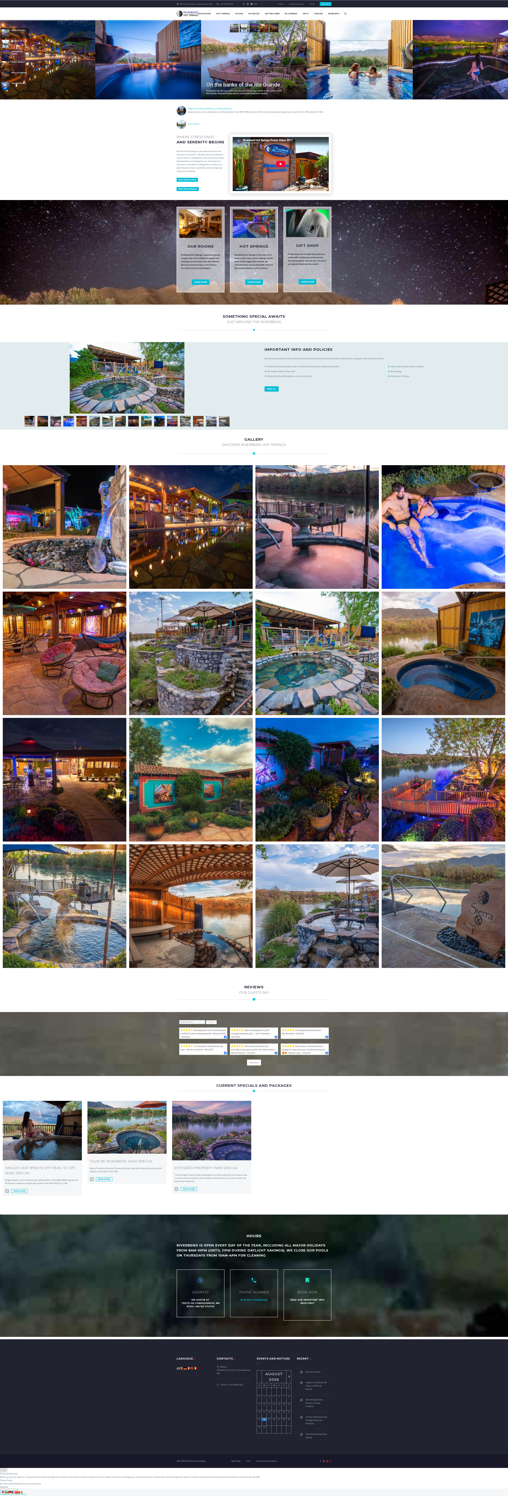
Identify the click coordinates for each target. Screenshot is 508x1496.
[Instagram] (248, 4)
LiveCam (318, 13)
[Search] (345, 13)
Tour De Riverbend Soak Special (316, 1436)
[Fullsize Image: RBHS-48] (64, 653)
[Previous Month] (259, 1376)
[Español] (181, 1368)
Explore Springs (187, 189)
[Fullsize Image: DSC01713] (64, 527)
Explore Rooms (187, 180)
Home (281, 4)
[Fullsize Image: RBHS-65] (443, 653)
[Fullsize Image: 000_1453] (443, 780)
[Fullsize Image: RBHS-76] (191, 527)
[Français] (188, 1368)
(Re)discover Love (228, 84)
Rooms (239, 13)
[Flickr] (256, 4)
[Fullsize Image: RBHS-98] (317, 780)
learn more (200, 282)
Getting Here (272, 13)
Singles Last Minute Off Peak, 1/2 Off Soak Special (210, 108)
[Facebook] (244, 4)
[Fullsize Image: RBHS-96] (443, 906)
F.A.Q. (312, 4)
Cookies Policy (19, 1494)
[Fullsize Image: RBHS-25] (317, 906)
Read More (19, 1191)
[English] (178, 1368)
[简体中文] (192, 1368)
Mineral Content (313, 1372)
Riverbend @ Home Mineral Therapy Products (314, 1403)
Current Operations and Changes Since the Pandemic (316, 1420)
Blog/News (291, 13)
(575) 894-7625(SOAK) (254, 1300)
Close (3, 1470)
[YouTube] (252, 4)
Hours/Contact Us (297, 4)
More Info (333, 13)
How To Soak (193, 123)
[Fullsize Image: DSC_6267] (191, 780)
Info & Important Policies (266, 1461)
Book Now (326, 4)
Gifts (306, 13)
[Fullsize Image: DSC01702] (443, 527)
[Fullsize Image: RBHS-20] (191, 653)
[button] (7, 1191)
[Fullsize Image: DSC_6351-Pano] (191, 906)
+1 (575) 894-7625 (226, 4)
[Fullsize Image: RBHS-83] (64, 780)
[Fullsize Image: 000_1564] (64, 906)
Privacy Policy (6, 1494)
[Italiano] (195, 1368)
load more (254, 1062)
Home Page (236, 1461)
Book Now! (204, 13)
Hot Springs (223, 13)
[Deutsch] (185, 1368)
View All (271, 389)
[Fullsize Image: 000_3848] (317, 527)
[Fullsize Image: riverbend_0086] (317, 653)
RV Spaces (254, 13)
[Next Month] (289, 1376)
